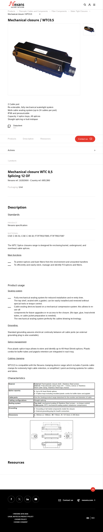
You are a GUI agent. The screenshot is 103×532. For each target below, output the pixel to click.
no (93, 518)
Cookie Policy (21, 519)
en (88, 518)
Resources (45, 139)
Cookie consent (21, 522)
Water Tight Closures (79, 11)
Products (12, 11)
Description (28, 139)
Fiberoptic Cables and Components (33, 11)
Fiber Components (59, 11)
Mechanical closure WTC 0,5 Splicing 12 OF (30, 173)
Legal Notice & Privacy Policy (20, 516)
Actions (11, 150)
